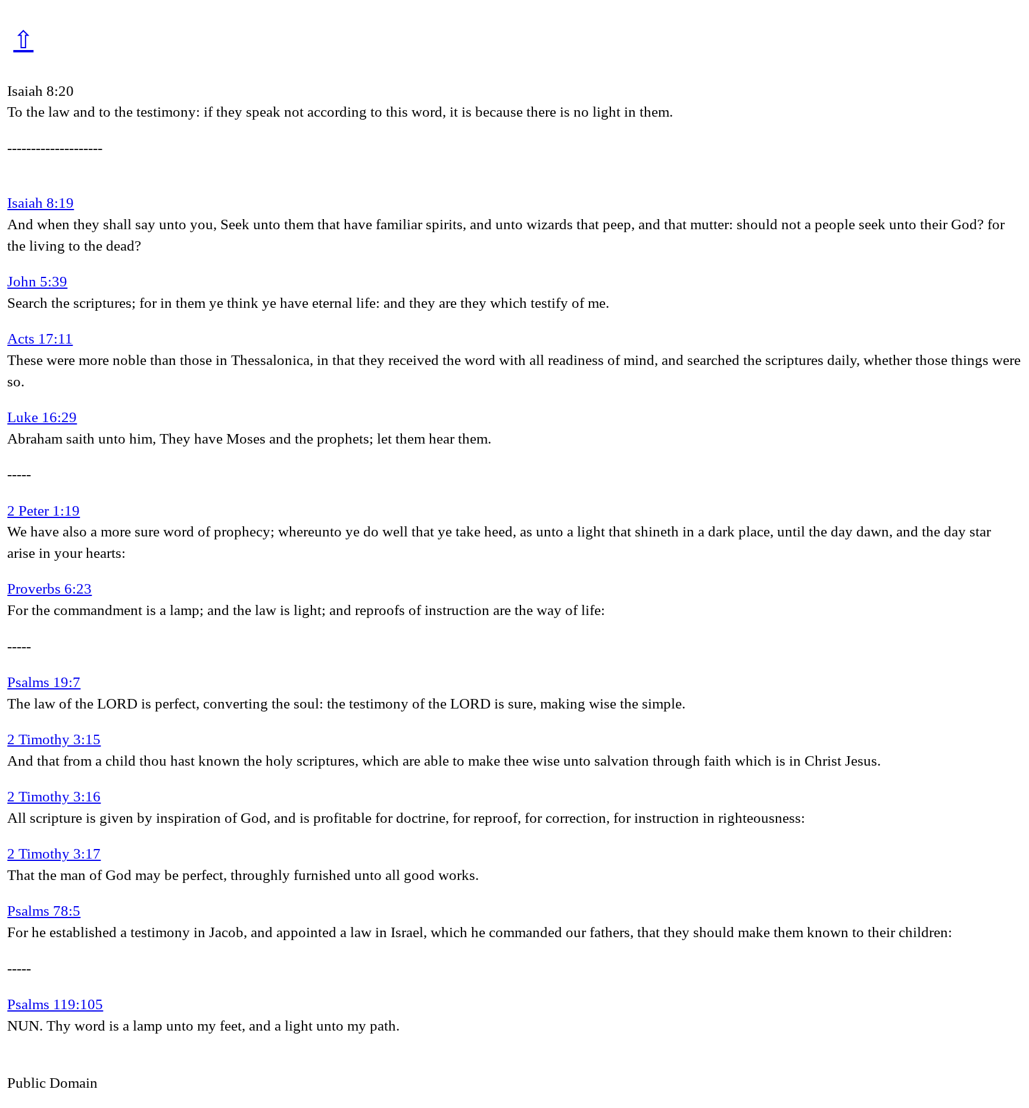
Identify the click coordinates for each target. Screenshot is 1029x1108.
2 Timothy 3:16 (54, 796)
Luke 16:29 (42, 417)
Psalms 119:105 (55, 1004)
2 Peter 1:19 (43, 510)
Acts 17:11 (40, 338)
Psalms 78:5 (43, 911)
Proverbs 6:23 (49, 588)
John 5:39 (37, 281)
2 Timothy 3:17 (54, 853)
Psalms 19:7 (43, 682)
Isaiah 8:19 (40, 203)
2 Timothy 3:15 (54, 739)
